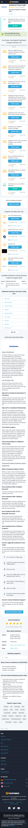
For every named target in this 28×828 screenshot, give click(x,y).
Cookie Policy (19, 802)
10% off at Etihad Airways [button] (14, 215)
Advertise (3, 761)
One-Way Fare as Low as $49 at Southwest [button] (16, 184)
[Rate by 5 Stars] (21, 623)
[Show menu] (2, 1)
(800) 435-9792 (14, 648)
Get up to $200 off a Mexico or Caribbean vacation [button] (16, 157)
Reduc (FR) (6, 786)
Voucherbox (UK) (8, 783)
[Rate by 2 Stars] (10, 623)
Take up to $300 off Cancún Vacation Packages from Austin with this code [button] (16, 52)
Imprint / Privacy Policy (9, 802)
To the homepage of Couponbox (14, 2)
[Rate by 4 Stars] (17, 623)
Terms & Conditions (14, 803)
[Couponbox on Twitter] (14, 809)
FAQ (2, 743)
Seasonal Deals (5, 772)
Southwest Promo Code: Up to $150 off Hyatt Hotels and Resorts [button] (17, 113)
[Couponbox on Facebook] (9, 809)
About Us (3, 736)
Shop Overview (4, 746)
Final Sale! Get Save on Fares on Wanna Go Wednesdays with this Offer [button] (16, 21)
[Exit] (25, 823)
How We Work (4, 753)
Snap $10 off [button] (11, 244)
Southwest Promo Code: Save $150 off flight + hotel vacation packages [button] (17, 142)
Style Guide (4, 764)
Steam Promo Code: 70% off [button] (15, 229)
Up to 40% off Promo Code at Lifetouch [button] (15, 259)
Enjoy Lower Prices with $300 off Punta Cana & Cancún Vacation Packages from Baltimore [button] (16, 67)
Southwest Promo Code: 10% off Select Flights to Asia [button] (16, 82)
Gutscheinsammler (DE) (10, 779)
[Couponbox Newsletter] (19, 809)
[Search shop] (26, 1)
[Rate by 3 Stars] (14, 623)
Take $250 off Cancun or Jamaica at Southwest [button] (17, 170)
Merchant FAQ (4, 749)
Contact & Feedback (6, 739)
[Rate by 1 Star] (7, 623)
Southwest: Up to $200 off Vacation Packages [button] (15, 127)
